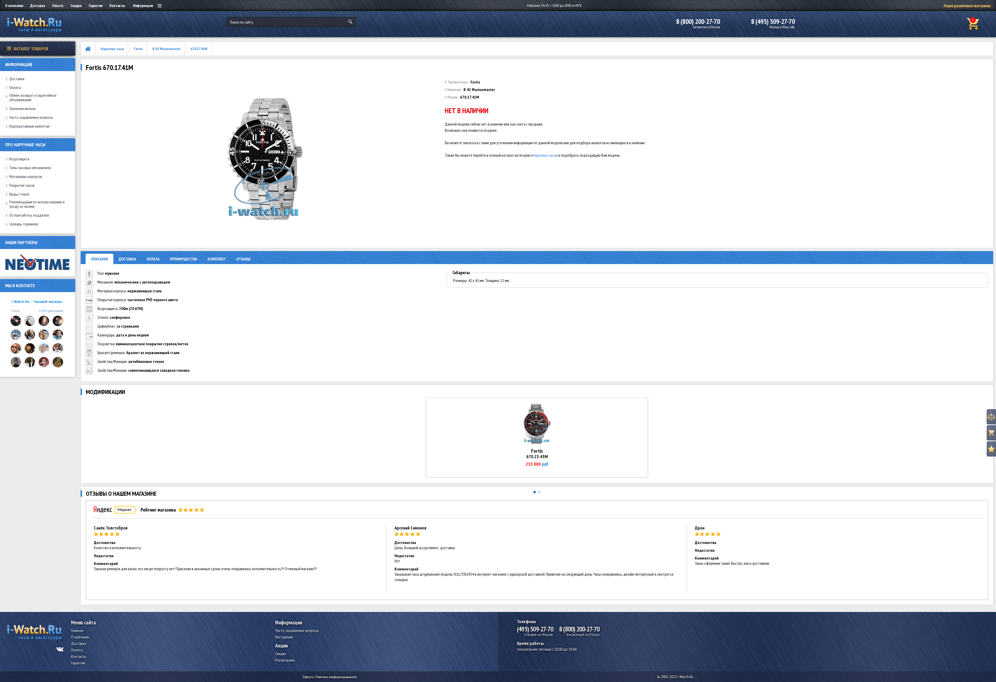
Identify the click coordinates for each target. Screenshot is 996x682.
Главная (77, 630)
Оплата (57, 5)
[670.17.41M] (264, 159)
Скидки (76, 5)
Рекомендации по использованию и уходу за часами (37, 204)
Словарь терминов (23, 224)
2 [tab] (539, 492)
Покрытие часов (21, 185)
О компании (14, 5)
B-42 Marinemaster (167, 48)
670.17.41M (199, 48)
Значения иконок (22, 108)
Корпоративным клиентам (29, 126)
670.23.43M (537, 456)
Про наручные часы (25, 145)
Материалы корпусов (25, 176)
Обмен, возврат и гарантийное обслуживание (33, 97)
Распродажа (285, 660)
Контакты (117, 5)
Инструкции (284, 636)
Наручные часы (112, 48)
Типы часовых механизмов (30, 168)
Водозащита (19, 159)
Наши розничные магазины (967, 6)
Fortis (138, 48)
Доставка (37, 5)
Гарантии (95, 5)
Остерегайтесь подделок (29, 215)
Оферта (308, 676)
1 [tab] (534, 492)
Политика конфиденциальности (336, 676)
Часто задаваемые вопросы (31, 117)
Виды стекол (19, 194)
